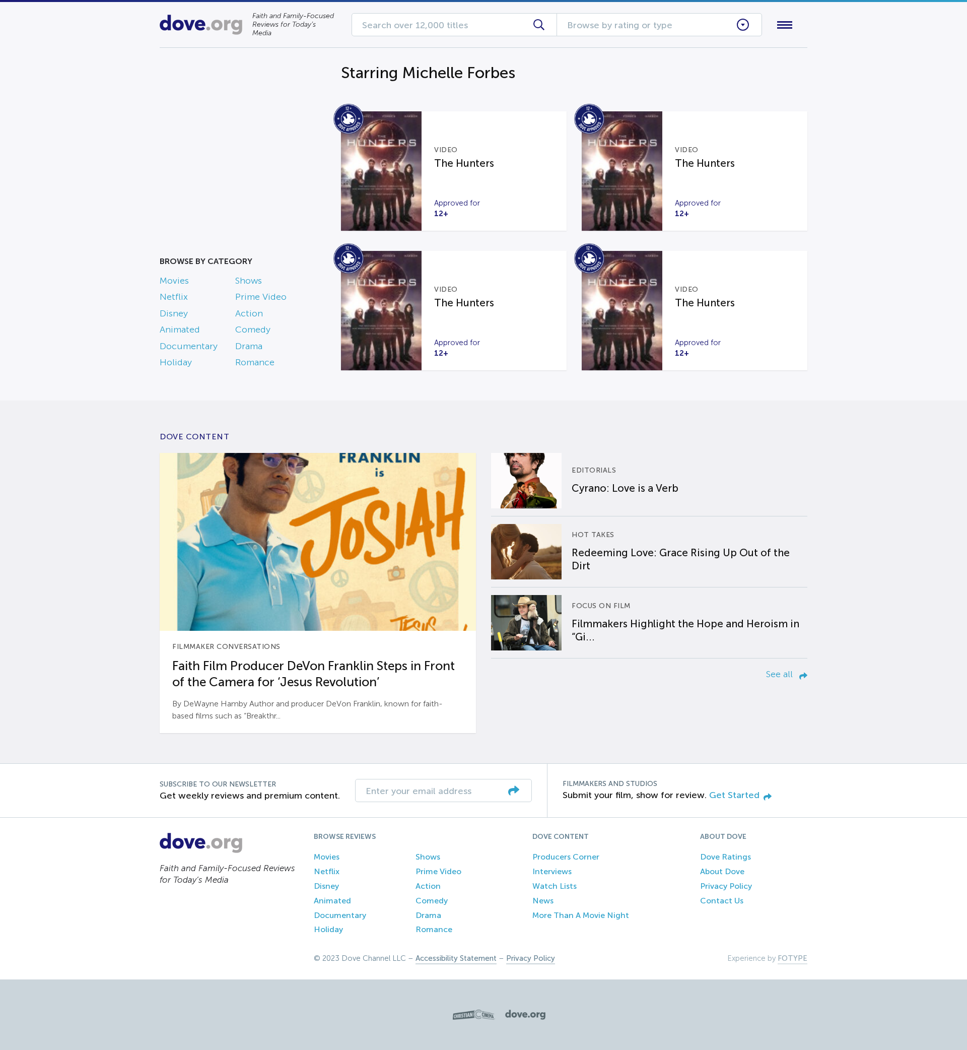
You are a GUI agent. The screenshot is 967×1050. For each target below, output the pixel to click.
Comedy (252, 329)
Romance (254, 362)
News (543, 900)
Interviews (552, 871)
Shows (248, 281)
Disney (174, 313)
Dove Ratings (725, 856)
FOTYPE (792, 958)
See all (780, 674)
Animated (180, 329)
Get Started (734, 795)
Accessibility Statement (456, 958)
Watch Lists (554, 886)
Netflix (174, 297)
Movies (174, 281)
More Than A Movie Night (580, 915)
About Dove (722, 871)
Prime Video (261, 297)
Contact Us (721, 900)
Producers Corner (565, 856)
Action (249, 313)
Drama (248, 346)
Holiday (176, 362)
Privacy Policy (726, 886)
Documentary (189, 346)
